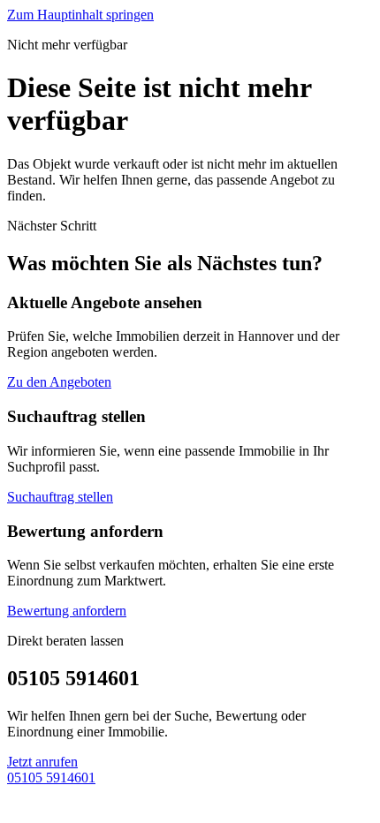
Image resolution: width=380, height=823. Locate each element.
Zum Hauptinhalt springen (80, 14)
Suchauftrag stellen (60, 496)
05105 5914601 (51, 777)
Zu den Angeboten (59, 381)
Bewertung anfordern (66, 610)
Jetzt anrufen (42, 761)
